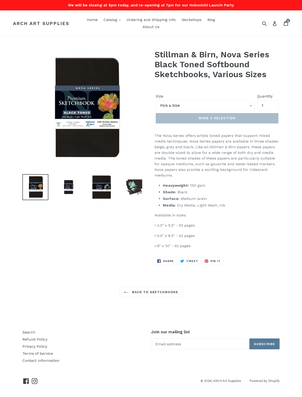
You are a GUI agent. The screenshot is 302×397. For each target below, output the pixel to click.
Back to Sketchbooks (154, 292)
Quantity (265, 96)
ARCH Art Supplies (41, 23)
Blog (211, 19)
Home (92, 19)
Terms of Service (37, 353)
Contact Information (40, 360)
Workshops (191, 19)
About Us (151, 27)
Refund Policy (34, 339)
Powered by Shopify (264, 381)
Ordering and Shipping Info (151, 19)
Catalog (111, 19)
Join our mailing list (170, 331)
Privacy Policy (34, 346)
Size (159, 96)
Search (28, 332)
